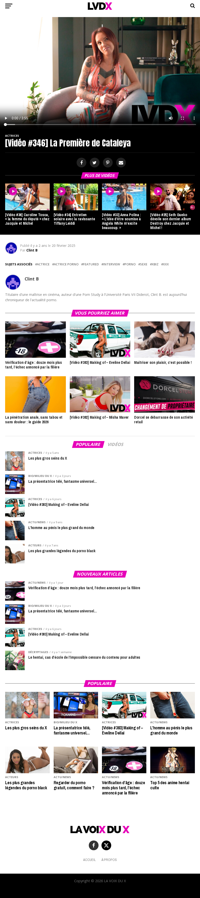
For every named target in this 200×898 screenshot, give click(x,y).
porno (130, 264)
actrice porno (66, 264)
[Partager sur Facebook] (80, 162)
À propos (109, 859)
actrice (43, 264)
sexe (143, 264)
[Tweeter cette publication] (93, 162)
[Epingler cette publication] (107, 162)
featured (91, 264)
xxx (166, 264)
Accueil (89, 859)
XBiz (155, 264)
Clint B (32, 250)
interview (111, 264)
